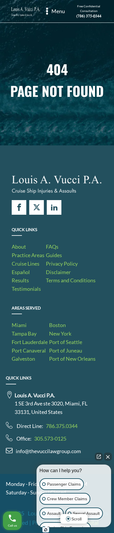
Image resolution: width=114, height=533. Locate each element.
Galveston (23, 358)
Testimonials (26, 289)
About (19, 246)
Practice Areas (28, 255)
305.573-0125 (50, 438)
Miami (19, 325)
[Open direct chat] (99, 457)
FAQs (52, 246)
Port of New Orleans (72, 358)
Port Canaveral (29, 350)
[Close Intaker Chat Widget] (108, 457)
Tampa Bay (24, 333)
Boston (57, 325)
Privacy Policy (62, 263)
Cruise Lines (25, 263)
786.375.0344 (61, 426)
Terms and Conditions (71, 280)
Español (21, 272)
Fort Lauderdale (30, 342)
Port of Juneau (65, 350)
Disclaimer (58, 272)
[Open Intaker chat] (45, 529)
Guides (54, 255)
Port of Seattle (65, 342)
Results (20, 280)
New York (60, 333)
